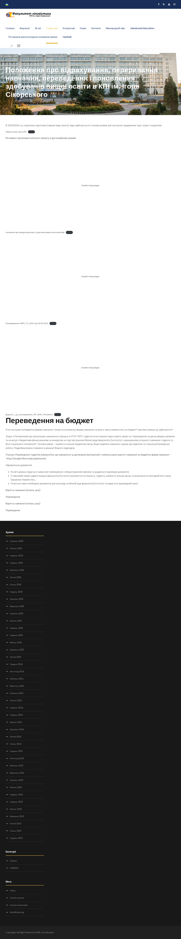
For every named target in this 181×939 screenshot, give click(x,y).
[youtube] (169, 4)
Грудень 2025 (16, 591)
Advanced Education (142, 28)
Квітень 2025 (16, 642)
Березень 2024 (17, 729)
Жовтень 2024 (16, 678)
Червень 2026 (16, 555)
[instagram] (174, 4)
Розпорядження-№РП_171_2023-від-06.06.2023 (27, 323)
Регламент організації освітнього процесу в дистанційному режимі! (41, 138)
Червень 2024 (16, 707)
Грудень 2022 (16, 838)
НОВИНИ (14, 868)
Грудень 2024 (16, 664)
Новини (13, 860)
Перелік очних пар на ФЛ (16, 132)
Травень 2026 (16, 562)
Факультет (25, 28)
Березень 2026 (17, 570)
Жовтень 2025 (16, 599)
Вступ (38, 28)
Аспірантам (69, 28)
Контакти (96, 28)
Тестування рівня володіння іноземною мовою (32, 37)
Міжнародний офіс (115, 28)
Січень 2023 (15, 830)
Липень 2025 (16, 620)
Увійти (13, 890)
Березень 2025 (17, 649)
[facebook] (158, 4)
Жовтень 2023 (16, 765)
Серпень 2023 (16, 780)
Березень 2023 (17, 816)
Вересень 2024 (17, 686)
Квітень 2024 (16, 722)
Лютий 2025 (15, 657)
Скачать (31, 132)
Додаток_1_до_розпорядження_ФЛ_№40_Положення (29, 414)
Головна (10, 28)
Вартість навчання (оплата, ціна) (23, 490)
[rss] (164, 4)
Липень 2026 (16, 548)
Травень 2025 (16, 635)
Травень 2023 (16, 801)
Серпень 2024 (16, 693)
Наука (83, 28)
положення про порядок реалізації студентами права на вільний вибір (35, 232)
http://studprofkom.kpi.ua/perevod (26, 458)
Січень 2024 (15, 743)
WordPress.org (17, 912)
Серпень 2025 (16, 613)
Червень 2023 (16, 794)
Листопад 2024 (17, 671)
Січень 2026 (15, 584)
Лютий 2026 (15, 577)
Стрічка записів (17, 897)
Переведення (13, 497)
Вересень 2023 (17, 772)
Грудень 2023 (16, 751)
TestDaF (67, 37)
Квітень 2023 (16, 809)
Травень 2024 (16, 715)
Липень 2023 (16, 787)
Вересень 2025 (17, 606)
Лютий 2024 (15, 736)
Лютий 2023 (15, 823)
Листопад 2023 (17, 758)
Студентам (52, 28)
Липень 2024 (16, 700)
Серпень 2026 (16, 541)
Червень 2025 (16, 628)
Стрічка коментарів (18, 905)
